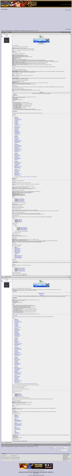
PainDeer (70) (20, 221)
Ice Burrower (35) (17, 138)
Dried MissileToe (17, 416)
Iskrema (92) (16, 172)
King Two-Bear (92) (17, 173)
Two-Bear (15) (16, 133)
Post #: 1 (68, 276)
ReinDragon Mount (18, 316)
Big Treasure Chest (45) (21, 269)
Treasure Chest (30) (21, 268)
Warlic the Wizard (15, 311)
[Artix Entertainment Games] (9, 30)
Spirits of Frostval (17, 428)
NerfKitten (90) (17, 166)
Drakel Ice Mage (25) (17, 329)
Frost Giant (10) (17, 118)
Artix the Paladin (15, 308)
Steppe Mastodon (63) (18, 158)
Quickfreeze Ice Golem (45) (18, 140)
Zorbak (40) (19, 394)
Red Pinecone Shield (17, 425)
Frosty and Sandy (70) (21, 200)
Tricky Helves (16, 432)
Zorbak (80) (19, 395)
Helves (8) (16, 323)
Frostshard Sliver (17, 253)
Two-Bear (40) (16, 142)
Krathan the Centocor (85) (18, 372)
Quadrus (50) (16, 149)
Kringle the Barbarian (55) (23, 228)
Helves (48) (16, 147)
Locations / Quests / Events (30, 30)
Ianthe (7, 35)
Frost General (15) (17, 127)
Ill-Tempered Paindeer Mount (18, 420)
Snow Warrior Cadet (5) (18, 327)
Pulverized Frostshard (18, 248)
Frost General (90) (17, 170)
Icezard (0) (16, 123)
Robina (14, 105)
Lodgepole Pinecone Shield (18, 423)
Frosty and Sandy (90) (21, 201)
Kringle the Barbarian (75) (23, 229)
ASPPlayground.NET (36, 475)
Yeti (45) (16, 143)
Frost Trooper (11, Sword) (18, 119)
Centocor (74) (16, 154)
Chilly (14, 108)
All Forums (2, 30)
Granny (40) (16, 339)
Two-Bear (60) (16, 159)
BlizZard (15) (16, 117)
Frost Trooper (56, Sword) (18, 146)
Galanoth (14, 104)
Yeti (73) (16, 365)
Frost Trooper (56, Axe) (18, 348)
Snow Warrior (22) (17, 131)
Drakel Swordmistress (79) (18, 162)
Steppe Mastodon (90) (18, 167)
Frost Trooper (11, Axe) (18, 321)
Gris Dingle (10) (17, 120)
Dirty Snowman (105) (17, 376)
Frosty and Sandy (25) (21, 199)
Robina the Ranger (15, 312)
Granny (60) (16, 350)
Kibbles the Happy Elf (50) (27, 176)
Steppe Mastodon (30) (18, 132)
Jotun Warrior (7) (17, 124)
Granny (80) (16, 361)
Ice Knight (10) (17, 325)
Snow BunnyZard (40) (18, 141)
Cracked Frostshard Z (18, 250)
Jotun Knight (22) (17, 333)
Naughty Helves (17, 433)
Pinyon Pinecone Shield (18, 424)
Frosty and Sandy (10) (21, 198)
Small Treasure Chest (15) (21, 267)
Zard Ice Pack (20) (17, 134)
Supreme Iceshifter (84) (18, 374)
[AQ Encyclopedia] (22, 30)
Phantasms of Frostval (18, 429)
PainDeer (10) (20, 219)
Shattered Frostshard (17, 249)
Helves (15, 431)
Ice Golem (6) (16, 122)
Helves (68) (16, 156)
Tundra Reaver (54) (17, 151)
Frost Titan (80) (17, 164)
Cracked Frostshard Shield (18, 256)
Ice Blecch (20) (17, 129)
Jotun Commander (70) (18, 363)
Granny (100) (16, 377)
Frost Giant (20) (17, 128)
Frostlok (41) (16, 136)
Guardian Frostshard (17, 251)
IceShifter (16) (16, 130)
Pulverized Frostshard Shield (18, 255)
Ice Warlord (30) (17, 139)
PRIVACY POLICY (36, 473)
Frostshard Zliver (17, 252)
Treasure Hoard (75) (21, 270)
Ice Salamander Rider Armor (27, 109)
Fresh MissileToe (17, 417)
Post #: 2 (68, 442)
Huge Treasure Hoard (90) (21, 271)
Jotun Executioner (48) (18, 148)
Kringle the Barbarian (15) (23, 227)
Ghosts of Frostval (17, 427)
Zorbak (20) (19, 393)
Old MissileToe (17, 415)
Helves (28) (16, 137)
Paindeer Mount (17, 419)
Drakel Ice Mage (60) (17, 145)
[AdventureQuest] (16, 30)
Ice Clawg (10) (17, 121)
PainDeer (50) (20, 220)
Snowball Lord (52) (17, 150)
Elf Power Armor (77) (17, 163)
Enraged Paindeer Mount (18, 421)
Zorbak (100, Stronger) (21, 396)
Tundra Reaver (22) (17, 335)
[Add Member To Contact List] (7, 276)
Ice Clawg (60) (17, 157)
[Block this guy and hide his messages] (10, 276)
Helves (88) (16, 165)
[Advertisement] (36, 20)
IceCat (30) (16, 342)
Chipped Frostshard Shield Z (18, 257)
